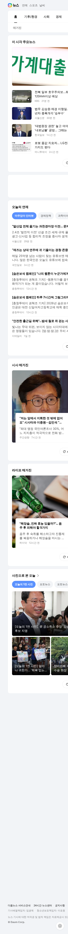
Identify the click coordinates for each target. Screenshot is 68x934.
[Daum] (10, 5)
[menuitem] (15, 16)
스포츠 (33, 5)
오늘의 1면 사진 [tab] (24, 584)
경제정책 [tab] (46, 215)
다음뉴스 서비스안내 (19, 905)
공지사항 (60, 905)
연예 (25, 5)
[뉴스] (16, 5)
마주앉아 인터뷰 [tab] (24, 215)
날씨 (42, 5)
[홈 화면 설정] (60, 926)
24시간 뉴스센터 (43, 905)
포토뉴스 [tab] (45, 584)
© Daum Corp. (16, 922)
